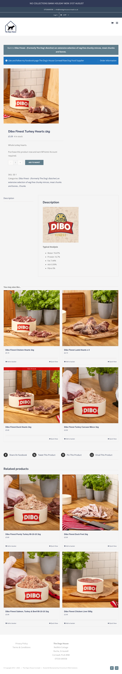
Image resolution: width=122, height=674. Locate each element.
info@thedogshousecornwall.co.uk (66, 10)
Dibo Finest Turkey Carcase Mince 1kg (81, 427)
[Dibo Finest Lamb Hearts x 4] (90, 318)
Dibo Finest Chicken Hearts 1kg (19, 350)
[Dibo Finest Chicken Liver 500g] (90, 580)
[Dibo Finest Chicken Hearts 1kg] (32, 318)
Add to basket (34, 162)
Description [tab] (9, 198)
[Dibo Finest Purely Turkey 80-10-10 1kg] (32, 502)
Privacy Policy (21, 643)
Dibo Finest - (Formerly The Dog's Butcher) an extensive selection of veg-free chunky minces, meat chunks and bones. (35, 182)
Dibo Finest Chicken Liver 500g (78, 611)
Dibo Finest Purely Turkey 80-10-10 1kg (23, 534)
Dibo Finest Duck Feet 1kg (76, 534)
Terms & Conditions (21, 647)
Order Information (108, 60)
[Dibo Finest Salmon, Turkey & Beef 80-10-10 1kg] (32, 580)
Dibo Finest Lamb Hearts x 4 (77, 350)
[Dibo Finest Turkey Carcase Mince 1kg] (90, 395)
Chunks (22, 186)
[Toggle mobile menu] (117, 23)
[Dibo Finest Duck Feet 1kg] (90, 502)
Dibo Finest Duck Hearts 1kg (18, 427)
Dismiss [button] (88, 3)
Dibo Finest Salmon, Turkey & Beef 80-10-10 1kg (27, 611)
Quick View (54, 362)
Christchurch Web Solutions (68, 668)
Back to (61, 50)
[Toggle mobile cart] (112, 23)
